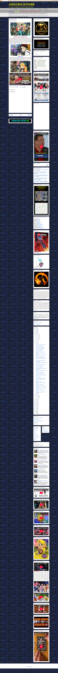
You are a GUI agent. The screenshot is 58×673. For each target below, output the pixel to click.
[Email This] (21, 87)
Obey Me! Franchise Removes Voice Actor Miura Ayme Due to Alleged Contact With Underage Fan (41, 176)
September (37, 338)
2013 (36, 409)
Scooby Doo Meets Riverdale (40, 372)
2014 (36, 408)
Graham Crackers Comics (38, 322)
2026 (36, 328)
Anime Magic (40, 225)
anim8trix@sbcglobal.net (37, 316)
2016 (36, 405)
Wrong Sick (35, 423)
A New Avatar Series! (41, 469)
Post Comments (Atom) (22, 117)
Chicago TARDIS (41, 227)
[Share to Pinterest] (25, 87)
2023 (36, 332)
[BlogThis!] (22, 87)
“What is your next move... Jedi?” (40, 344)
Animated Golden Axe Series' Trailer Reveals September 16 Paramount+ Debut (40, 181)
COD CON (35, 434)
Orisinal (44, 428)
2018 (36, 403)
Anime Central (36, 428)
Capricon (39, 219)
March (37, 395)
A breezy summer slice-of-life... (40, 348)
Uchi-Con (39, 218)
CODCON (39, 220)
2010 (36, 413)
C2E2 (35, 431)
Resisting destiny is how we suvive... (41, 364)
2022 (36, 333)
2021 (36, 399)
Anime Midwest (39, 223)
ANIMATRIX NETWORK (22, 4)
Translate (40, 445)
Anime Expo (38, 222)
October (37, 337)
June (36, 342)
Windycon (39, 226)
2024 (36, 331)
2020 (36, 400)
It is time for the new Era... (39, 345)
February (37, 396)
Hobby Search (36, 422)
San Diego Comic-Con (40, 224)
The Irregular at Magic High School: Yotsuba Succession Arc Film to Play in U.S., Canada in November (40, 179)
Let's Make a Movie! (38, 381)
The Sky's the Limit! (38, 350)
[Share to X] (23, 87)
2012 (36, 410)
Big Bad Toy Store (36, 419)
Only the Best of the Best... (39, 365)
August (37, 339)
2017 (36, 404)
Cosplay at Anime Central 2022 (40, 357)
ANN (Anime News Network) (38, 417)
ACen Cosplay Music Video (39, 349)
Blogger (31, 666)
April (36, 394)
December (37, 334)
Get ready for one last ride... (42, 460)
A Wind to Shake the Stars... (40, 384)
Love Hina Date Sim (45, 431)
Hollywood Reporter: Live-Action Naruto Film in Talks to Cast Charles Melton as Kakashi (40, 172)
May (36, 343)
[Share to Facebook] (24, 87)
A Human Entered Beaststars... (42, 464)
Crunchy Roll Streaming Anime (38, 420)
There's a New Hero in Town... (40, 373)
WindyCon (35, 439)
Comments (36, 54)
